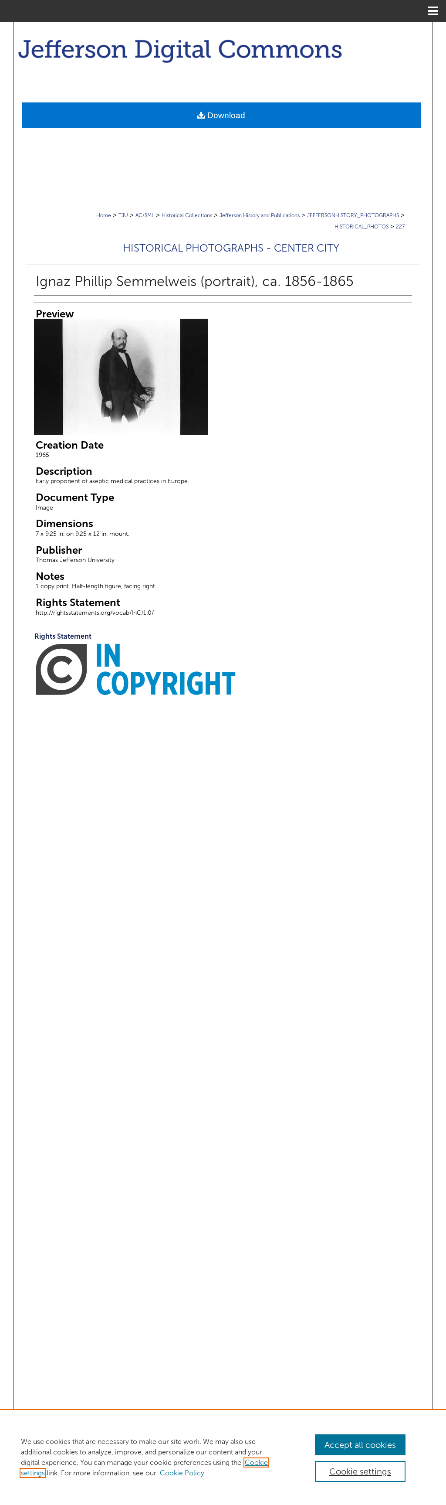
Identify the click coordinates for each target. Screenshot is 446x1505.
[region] (223, 1457)
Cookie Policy (182, 1473)
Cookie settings (360, 1471)
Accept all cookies (360, 1445)
